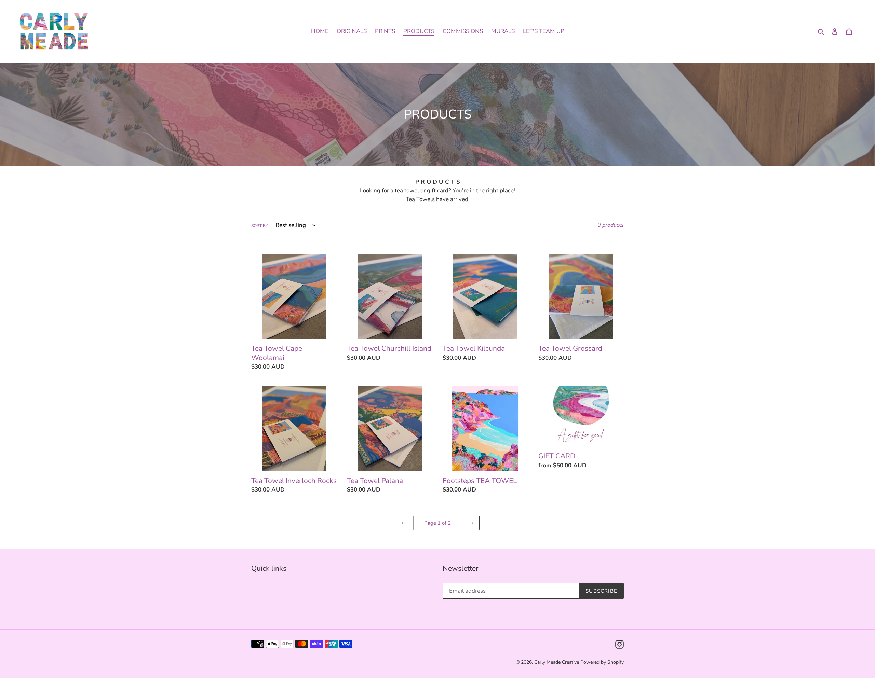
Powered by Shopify (602, 662)
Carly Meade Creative (557, 662)
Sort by (259, 226)
